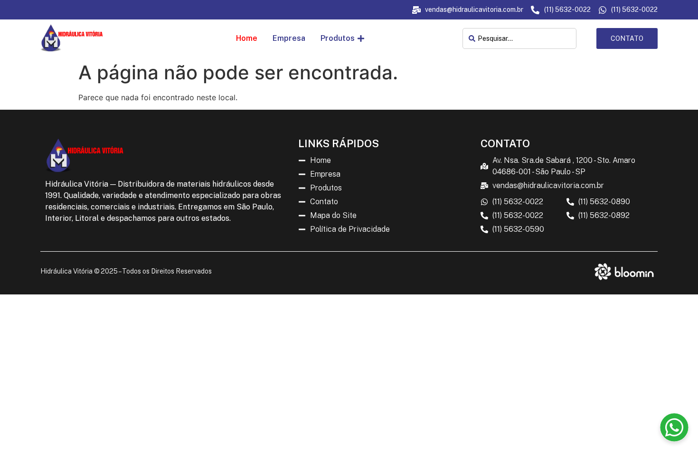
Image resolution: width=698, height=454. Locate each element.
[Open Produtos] (361, 38)
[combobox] (519, 38)
